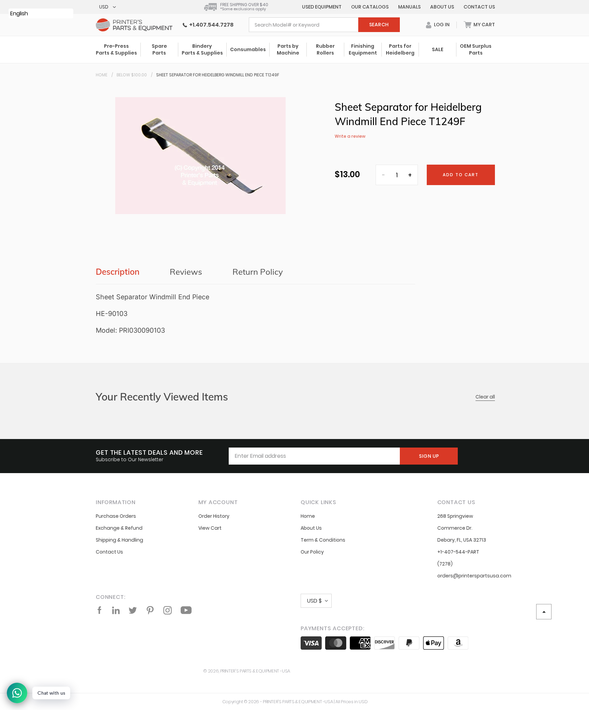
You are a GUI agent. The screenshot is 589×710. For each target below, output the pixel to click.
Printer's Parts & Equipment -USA (255, 671)
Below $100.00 (132, 75)
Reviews (186, 272)
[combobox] (324, 24)
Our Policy (312, 551)
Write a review (350, 136)
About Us (442, 6)
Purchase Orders (116, 516)
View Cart (210, 528)
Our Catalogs (370, 6)
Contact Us (479, 6)
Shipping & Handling (119, 540)
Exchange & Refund (119, 528)
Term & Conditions (323, 540)
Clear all (485, 396)
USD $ (314, 601)
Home (101, 75)
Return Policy (257, 272)
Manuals (409, 6)
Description (117, 272)
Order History (213, 516)
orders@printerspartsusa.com (474, 575)
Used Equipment (322, 6)
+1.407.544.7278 (210, 25)
